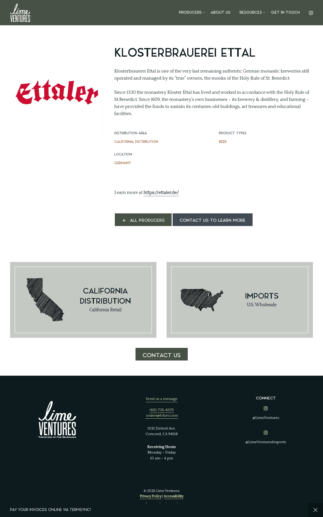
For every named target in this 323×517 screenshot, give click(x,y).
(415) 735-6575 (161, 410)
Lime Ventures (20, 12)
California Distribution (136, 141)
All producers (147, 220)
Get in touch (285, 12)
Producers (190, 12)
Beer (223, 141)
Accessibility (173, 496)
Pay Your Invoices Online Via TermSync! (50, 510)
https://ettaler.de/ (161, 192)
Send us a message (161, 399)
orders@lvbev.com (162, 415)
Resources (250, 12)
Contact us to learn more (213, 220)
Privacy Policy (151, 496)
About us (220, 12)
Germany (122, 163)
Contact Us (162, 355)
